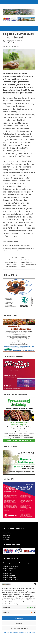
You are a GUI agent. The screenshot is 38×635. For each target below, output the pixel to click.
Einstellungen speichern (19, 628)
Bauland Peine (7, 573)
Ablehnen (19, 623)
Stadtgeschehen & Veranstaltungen (20, 245)
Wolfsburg (6, 537)
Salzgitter (6, 540)
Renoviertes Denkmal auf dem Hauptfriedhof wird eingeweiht (11, 262)
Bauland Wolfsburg (9, 578)
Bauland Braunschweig (10, 566)
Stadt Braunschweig (23, 250)
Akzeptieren (19, 618)
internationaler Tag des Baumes (18, 248)
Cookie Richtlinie (7, 632)
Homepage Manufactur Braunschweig (16, 563)
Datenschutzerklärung (20, 632)
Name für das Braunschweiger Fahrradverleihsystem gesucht (28, 262)
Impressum (32, 632)
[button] (35, 584)
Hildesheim (6, 535)
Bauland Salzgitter (9, 575)
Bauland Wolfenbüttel (10, 580)
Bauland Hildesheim (9, 569)
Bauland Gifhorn (8, 571)
